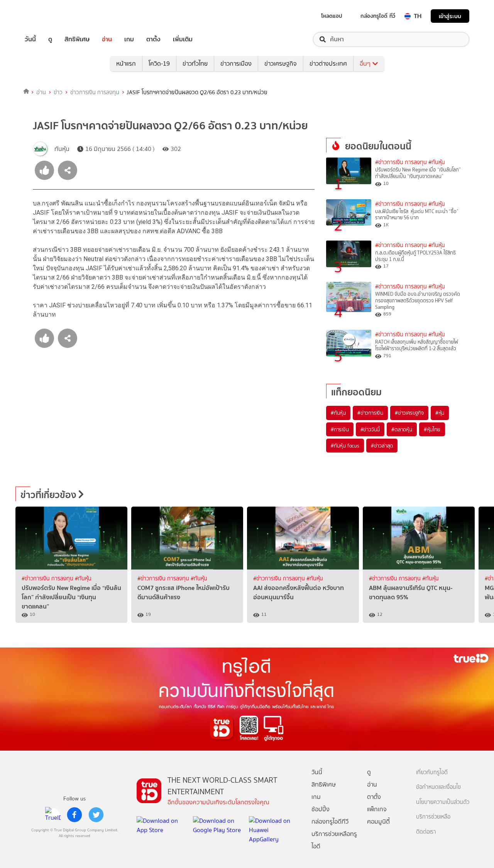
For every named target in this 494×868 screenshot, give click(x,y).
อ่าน (107, 39)
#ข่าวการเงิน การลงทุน (401, 162)
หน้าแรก (126, 63)
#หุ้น (439, 413)
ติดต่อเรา (426, 832)
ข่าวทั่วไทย (195, 63)
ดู (50, 39)
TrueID (48, 16)
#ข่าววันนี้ (370, 429)
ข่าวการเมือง (236, 63)
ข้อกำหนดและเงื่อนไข (438, 787)
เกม (129, 39)
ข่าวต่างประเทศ (328, 63)
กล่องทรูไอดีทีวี (330, 821)
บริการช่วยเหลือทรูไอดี (334, 840)
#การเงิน (340, 429)
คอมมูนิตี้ (378, 821)
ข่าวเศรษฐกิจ (280, 63)
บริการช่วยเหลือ (433, 817)
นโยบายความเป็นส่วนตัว (442, 802)
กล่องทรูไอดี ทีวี (377, 16)
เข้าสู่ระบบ (450, 16)
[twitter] (96, 814)
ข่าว (58, 92)
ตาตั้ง (153, 39)
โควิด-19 (159, 63)
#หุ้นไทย (432, 429)
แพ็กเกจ (377, 809)
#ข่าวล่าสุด (382, 445)
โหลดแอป (331, 16)
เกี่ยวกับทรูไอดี (432, 772)
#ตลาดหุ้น (401, 429)
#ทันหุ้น (338, 413)
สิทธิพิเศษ (77, 39)
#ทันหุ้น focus (345, 445)
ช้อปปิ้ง (320, 809)
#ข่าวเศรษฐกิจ (409, 413)
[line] (53, 814)
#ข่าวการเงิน (370, 413)
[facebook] (74, 814)
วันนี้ (30, 39)
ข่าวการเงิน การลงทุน (94, 92)
